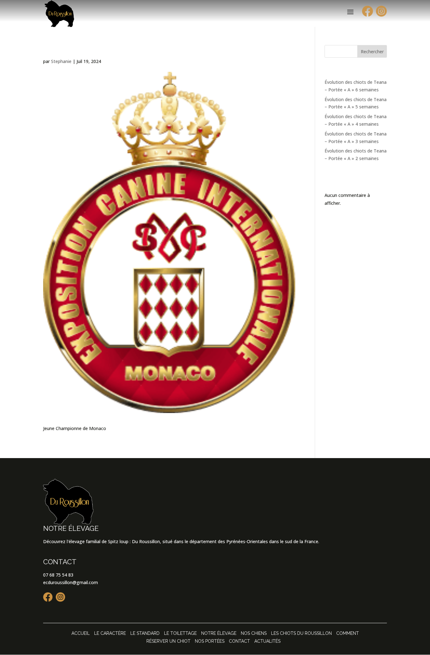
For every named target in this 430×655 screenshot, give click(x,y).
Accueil (80, 633)
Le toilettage (180, 633)
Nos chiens (254, 633)
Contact (239, 641)
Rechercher (372, 52)
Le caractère (110, 633)
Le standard (145, 633)
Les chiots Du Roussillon (301, 633)
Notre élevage (218, 633)
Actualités (267, 641)
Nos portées (209, 641)
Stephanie (61, 61)
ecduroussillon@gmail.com (70, 582)
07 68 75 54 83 (58, 575)
